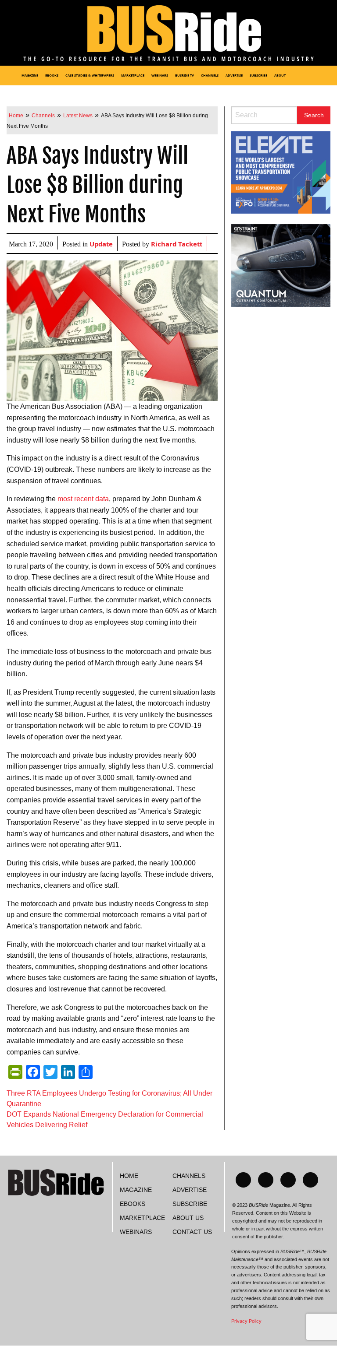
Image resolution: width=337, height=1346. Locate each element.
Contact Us (192, 1231)
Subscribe (258, 76)
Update (101, 245)
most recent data (83, 499)
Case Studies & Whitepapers (89, 76)
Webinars (159, 76)
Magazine (30, 76)
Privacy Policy (246, 1321)
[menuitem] (9, 75)
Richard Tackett (176, 245)
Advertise (234, 76)
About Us (188, 1217)
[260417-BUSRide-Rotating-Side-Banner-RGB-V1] (280, 265)
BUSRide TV (184, 76)
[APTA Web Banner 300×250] (280, 172)
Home (129, 1175)
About (280, 76)
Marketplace (132, 76)
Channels (210, 76)
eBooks (51, 76)
